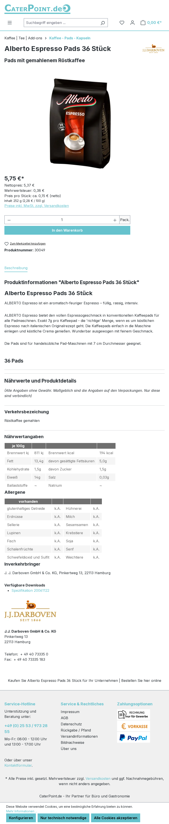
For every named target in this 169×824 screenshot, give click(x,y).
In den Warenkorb (67, 230)
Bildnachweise (72, 742)
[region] (80, 123)
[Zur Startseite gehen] (37, 9)
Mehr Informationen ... (21, 811)
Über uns (69, 748)
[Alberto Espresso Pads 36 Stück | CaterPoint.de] (80, 123)
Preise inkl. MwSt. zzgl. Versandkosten (36, 205)
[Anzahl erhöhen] (115, 219)
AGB (64, 718)
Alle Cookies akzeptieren (115, 818)
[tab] (16, 268)
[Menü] (9, 22)
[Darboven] (154, 50)
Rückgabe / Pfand (76, 730)
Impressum (70, 712)
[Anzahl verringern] (9, 219)
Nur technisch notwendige (63, 818)
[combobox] (61, 22)
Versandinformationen (79, 736)
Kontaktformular (18, 765)
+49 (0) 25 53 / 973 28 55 (26, 728)
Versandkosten (98, 778)
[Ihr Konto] (132, 22)
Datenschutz (71, 724)
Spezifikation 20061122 (30, 590)
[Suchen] (102, 22)
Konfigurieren (21, 818)
